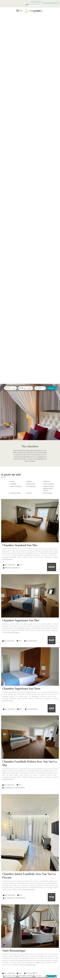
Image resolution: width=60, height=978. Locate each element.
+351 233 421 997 (35, 2)
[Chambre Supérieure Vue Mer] (30, 595)
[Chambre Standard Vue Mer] (30, 520)
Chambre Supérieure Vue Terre (21, 688)
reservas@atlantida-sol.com (50, 3)
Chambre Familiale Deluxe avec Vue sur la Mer (29, 763)
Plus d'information (7, 559)
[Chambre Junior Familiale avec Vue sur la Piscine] (30, 832)
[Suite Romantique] (30, 926)
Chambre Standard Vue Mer (19, 545)
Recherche (51, 388)
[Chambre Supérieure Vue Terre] (30, 666)
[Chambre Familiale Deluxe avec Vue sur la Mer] (30, 737)
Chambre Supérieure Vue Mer (20, 620)
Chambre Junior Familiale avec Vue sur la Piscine (29, 875)
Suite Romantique (13, 951)
